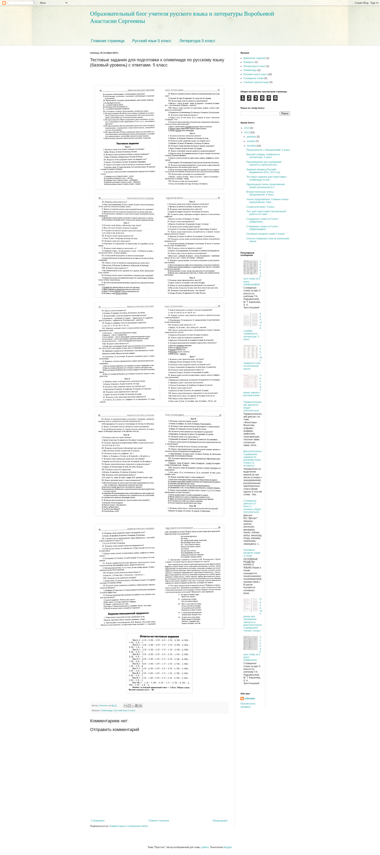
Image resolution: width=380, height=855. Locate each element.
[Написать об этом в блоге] (129, 706)
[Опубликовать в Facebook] (137, 706)
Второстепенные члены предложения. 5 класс (260, 193)
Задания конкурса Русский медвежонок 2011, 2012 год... (264, 171)
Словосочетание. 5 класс (260, 206)
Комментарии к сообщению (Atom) (128, 826)
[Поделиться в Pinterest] (140, 706)
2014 (247, 128)
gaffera (205, 847)
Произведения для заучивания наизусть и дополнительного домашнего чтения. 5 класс (252, 615)
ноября (251, 141)
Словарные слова (253, 78)
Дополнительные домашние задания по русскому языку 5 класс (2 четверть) (252, 458)
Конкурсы (248, 62)
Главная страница (107, 41)
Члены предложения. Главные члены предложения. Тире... (267, 201)
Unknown (249, 698)
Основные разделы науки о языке (265, 233)
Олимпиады (107, 710)
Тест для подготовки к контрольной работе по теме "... (266, 213)
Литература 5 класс (197, 41)
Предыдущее (220, 820)
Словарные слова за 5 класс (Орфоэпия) (262, 220)
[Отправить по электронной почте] (125, 706)
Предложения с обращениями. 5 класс (268, 150)
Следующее (98, 820)
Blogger (227, 847)
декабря (252, 136)
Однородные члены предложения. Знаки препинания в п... (265, 185)
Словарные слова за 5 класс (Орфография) (262, 228)
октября (251, 145)
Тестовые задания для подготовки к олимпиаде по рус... (266, 178)
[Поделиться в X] (133, 706)
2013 (247, 132)
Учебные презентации (256, 82)
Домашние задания (254, 58)
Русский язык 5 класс (151, 41)
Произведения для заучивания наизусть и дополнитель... (263, 163)
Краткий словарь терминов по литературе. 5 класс (263, 156)
